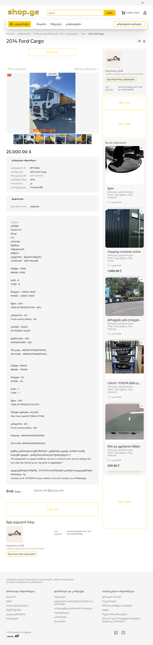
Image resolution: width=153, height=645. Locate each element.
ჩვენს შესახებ (13, 609)
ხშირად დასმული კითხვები (117, 605)
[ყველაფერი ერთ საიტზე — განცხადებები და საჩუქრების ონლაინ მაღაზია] (23, 15)
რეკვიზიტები (109, 601)
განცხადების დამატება (129, 24)
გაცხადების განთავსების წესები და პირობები (73, 602)
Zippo (105, 609)
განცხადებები (73, 24)
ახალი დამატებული (17, 605)
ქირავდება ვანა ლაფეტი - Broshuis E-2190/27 (124, 320)
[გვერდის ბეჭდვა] (144, 41)
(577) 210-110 (36, 175)
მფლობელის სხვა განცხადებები (120, 79)
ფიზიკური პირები (111, 596)
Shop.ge (27, 632)
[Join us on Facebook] (116, 634)
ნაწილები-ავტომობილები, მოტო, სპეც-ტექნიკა (55, 34)
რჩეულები (56, 24)
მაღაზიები (60, 621)
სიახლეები (12, 618)
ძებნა (9, 601)
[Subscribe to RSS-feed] (123, 634)
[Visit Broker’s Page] (113, 59)
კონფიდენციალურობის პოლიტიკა (73, 608)
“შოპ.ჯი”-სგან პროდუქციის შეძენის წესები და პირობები (121, 620)
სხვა (83, 34)
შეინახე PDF (41, 490)
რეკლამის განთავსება (114, 614)
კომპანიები (60, 617)
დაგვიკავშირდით (16, 614)
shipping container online (124, 251)
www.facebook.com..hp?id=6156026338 (130, 88)
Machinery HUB (114, 70)
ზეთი (111, 188)
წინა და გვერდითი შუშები (124, 446)
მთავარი (41, 24)
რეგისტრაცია (61, 612)
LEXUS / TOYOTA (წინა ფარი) (124, 383)
